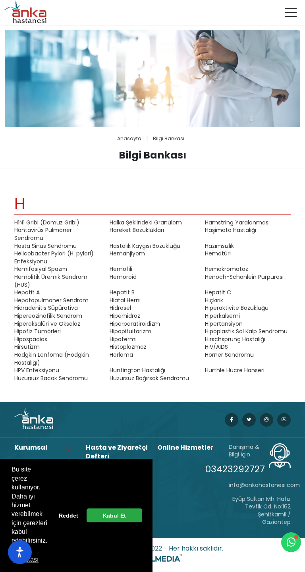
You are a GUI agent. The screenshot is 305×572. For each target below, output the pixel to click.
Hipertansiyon (224, 324)
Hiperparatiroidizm (135, 324)
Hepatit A (27, 292)
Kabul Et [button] (114, 515)
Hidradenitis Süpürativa (46, 308)
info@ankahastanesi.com (260, 485)
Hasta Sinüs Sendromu (45, 246)
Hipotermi (123, 339)
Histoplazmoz (128, 347)
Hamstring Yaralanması (237, 222)
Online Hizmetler (185, 447)
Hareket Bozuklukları (137, 230)
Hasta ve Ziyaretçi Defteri (117, 452)
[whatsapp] (291, 542)
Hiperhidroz (125, 316)
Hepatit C (218, 292)
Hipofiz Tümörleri (37, 331)
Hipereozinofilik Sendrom (48, 316)
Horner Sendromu (229, 355)
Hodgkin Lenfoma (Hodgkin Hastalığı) (51, 359)
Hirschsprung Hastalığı (235, 339)
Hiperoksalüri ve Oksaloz (47, 324)
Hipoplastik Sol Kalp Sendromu (246, 331)
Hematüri (218, 253)
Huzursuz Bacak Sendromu (51, 378)
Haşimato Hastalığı (230, 230)
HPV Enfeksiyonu (36, 370)
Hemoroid (123, 277)
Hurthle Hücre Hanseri (234, 370)
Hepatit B (122, 292)
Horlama (121, 355)
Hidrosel (120, 308)
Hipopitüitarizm (130, 331)
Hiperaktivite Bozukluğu (236, 308)
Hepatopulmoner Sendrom (51, 300)
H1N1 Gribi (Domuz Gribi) (46, 222)
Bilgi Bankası (168, 138)
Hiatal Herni (125, 300)
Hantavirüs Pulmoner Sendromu (43, 234)
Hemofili (121, 269)
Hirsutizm (27, 347)
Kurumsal (30, 447)
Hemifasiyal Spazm (40, 269)
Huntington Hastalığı (137, 370)
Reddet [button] (68, 515)
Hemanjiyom (127, 253)
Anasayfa (129, 138)
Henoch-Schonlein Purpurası (244, 277)
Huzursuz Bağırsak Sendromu (149, 378)
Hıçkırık (214, 300)
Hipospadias (30, 339)
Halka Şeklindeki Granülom (146, 222)
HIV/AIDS (216, 347)
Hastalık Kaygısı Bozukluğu (145, 246)
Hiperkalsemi (222, 316)
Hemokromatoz (226, 269)
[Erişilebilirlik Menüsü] (20, 552)
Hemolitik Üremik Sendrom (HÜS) (50, 281)
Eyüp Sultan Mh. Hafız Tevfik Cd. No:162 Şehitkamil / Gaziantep (261, 510)
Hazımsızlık (219, 246)
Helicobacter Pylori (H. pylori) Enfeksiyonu (54, 257)
